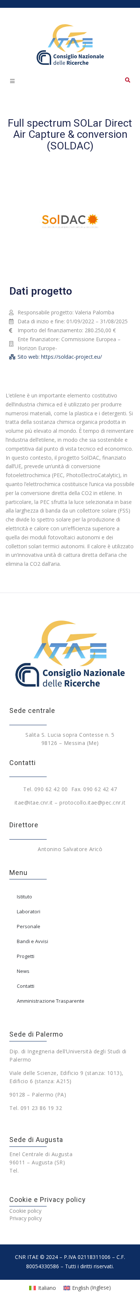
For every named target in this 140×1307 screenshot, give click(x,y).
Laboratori (28, 911)
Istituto (24, 896)
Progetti (25, 956)
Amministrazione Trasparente (50, 1000)
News (23, 971)
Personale (28, 926)
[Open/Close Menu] (12, 81)
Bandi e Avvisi (32, 941)
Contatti (25, 986)
